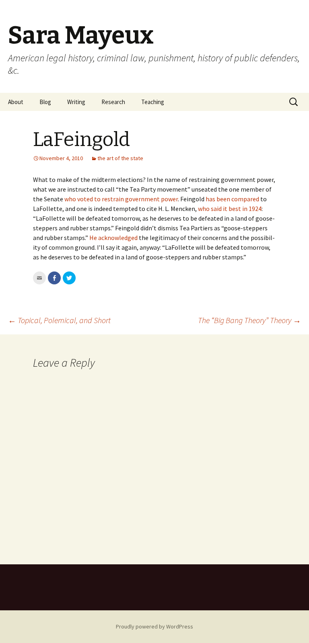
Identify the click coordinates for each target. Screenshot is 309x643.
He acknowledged (113, 238)
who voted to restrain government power (121, 199)
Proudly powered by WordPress (154, 626)
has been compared (232, 199)
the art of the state (120, 158)
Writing (76, 102)
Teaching (152, 102)
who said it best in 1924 (230, 209)
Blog (45, 102)
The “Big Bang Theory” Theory (249, 320)
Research (113, 102)
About (15, 102)
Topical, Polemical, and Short (59, 320)
